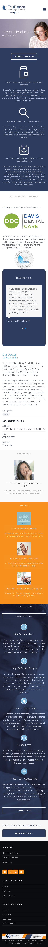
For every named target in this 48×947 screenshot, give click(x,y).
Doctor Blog (6, 891)
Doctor (15, 207)
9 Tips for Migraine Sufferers (24, 528)
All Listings (6, 207)
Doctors (5, 887)
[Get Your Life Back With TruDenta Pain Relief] (24, 470)
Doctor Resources (8, 895)
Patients (5, 910)
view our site (7, 445)
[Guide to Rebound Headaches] (24, 548)
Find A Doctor (7, 914)
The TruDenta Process (10, 853)
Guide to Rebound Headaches (24, 558)
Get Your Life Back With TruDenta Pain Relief (24, 485)
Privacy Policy (7, 862)
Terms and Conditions (10, 857)
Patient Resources (8, 923)
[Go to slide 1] (22, 328)
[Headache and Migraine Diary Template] (24, 578)
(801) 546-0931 (8, 437)
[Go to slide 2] (25, 328)
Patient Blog (6, 919)
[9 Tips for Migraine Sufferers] (24, 518)
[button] (44, 9)
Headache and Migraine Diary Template (24, 588)
